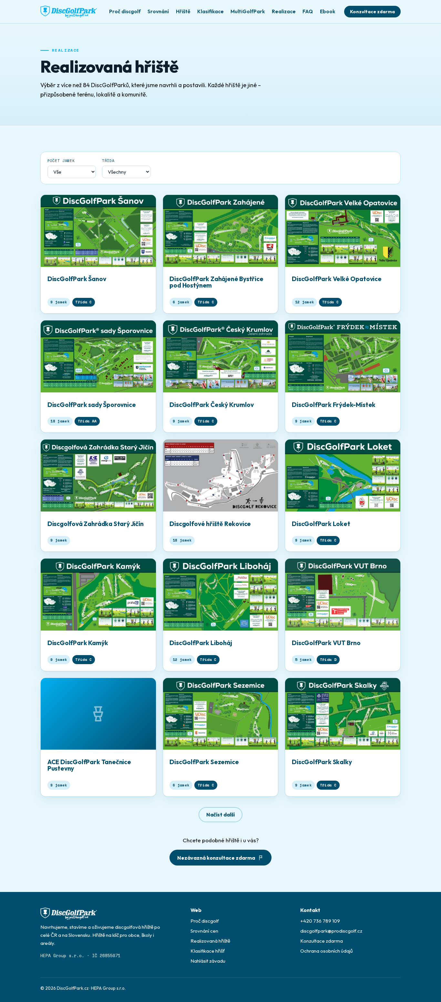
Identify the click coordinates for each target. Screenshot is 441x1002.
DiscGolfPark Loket (321, 524)
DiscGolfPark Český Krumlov (211, 405)
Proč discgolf (125, 11)
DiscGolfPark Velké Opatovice (337, 279)
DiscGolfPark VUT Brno (326, 643)
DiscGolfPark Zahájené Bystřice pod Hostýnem (216, 282)
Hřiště (183, 11)
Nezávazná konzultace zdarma (216, 858)
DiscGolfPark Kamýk (77, 643)
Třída (108, 160)
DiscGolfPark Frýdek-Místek (333, 405)
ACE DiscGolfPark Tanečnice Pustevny (89, 765)
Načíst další (220, 814)
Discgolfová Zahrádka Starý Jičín (95, 524)
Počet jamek (61, 160)
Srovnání (158, 11)
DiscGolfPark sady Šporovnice (91, 405)
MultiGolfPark (248, 11)
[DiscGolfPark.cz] (68, 11)
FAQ (308, 11)
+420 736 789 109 (320, 921)
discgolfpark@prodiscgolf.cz (331, 931)
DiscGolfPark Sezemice (204, 762)
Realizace (284, 11)
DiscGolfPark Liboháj (200, 643)
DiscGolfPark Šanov (76, 279)
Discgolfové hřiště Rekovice (210, 524)
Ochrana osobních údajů (326, 951)
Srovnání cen (204, 931)
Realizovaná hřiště (210, 941)
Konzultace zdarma (372, 12)
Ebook (327, 11)
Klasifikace (210, 11)
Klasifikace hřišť (207, 951)
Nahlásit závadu (207, 961)
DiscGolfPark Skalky (322, 762)
